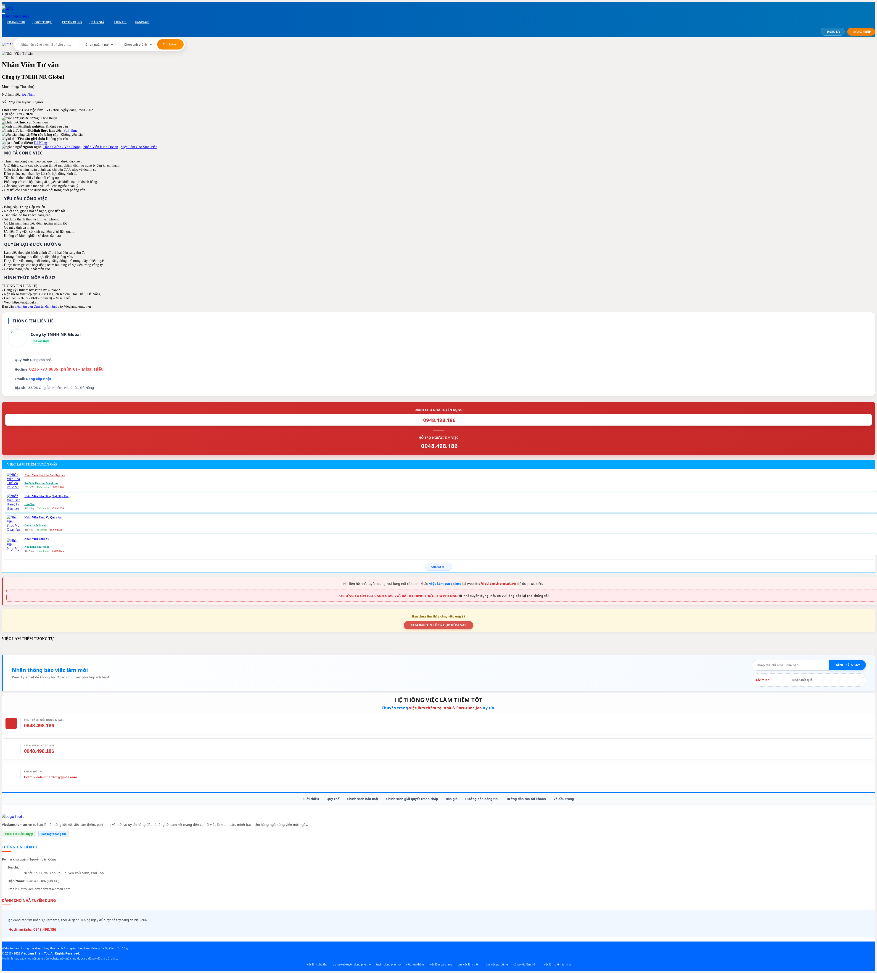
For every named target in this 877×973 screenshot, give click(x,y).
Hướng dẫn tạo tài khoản (525, 799)
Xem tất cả (437, 566)
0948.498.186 (39, 725)
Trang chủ (16, 22)
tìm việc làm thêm (469, 964)
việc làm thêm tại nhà (557, 964)
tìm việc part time (497, 964)
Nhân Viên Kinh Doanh (100, 147)
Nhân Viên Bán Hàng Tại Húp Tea (46, 496)
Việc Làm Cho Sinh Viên (139, 147)
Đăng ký (25, 16)
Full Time (70, 130)
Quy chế (333, 799)
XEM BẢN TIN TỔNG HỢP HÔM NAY (438, 625)
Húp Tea (29, 504)
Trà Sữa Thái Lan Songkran (41, 483)
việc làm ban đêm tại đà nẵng (36, 306)
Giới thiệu (311, 799)
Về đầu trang (564, 799)
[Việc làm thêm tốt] (14, 816)
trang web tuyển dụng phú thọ (352, 964)
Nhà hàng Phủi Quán (37, 546)
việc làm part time (445, 583)
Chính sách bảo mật (362, 799)
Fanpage (142, 22)
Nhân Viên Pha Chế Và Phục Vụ (44, 475)
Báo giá (451, 799)
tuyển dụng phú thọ (388, 964)
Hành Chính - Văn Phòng (62, 147)
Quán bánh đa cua (35, 525)
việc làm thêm (415, 964)
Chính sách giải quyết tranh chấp (412, 799)
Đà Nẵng (28, 94)
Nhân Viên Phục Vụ (36, 538)
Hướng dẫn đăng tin (481, 799)
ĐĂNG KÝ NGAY (847, 665)
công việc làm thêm (525, 964)
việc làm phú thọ (316, 964)
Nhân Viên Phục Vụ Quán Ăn (42, 517)
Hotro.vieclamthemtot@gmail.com (50, 777)
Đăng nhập (10, 16)
